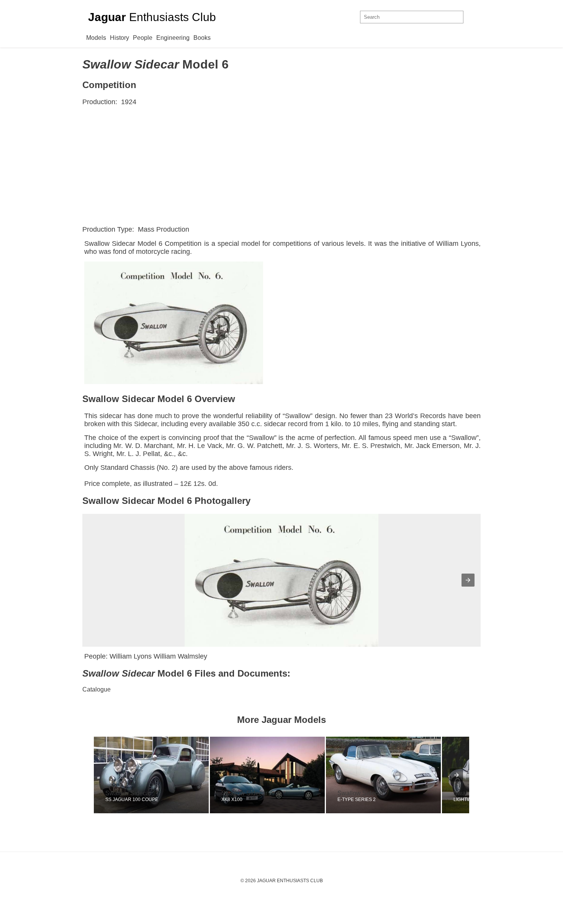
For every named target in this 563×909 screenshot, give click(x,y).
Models (96, 37)
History (119, 37)
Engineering (173, 37)
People (142, 37)
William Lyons (457, 243)
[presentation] (456, 774)
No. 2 (167, 467)
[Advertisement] (281, 165)
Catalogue (96, 689)
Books (202, 37)
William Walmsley (180, 656)
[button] (468, 580)
